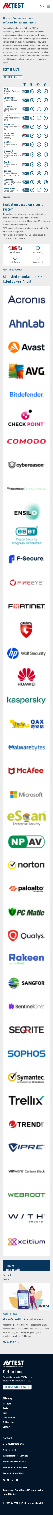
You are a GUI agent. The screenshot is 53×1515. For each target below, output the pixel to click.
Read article (9, 1342)
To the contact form (15, 1387)
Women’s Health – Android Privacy (23, 1319)
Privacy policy (35, 1490)
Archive (6, 197)
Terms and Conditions (15, 1490)
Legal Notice (9, 1494)
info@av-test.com (17, 1461)
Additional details (12, 269)
